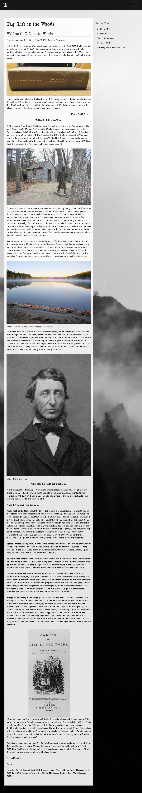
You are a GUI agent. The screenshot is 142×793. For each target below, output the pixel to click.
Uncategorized (47, 770)
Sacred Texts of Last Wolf (28, 770)
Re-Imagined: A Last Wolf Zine (111, 47)
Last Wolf (40, 40)
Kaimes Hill (102, 34)
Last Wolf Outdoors (21, 773)
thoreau (81, 773)
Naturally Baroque (105, 38)
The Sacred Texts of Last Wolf (63, 773)
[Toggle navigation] (134, 4)
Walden (10, 776)
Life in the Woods (39, 773)
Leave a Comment (56, 40)
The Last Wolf (103, 43)
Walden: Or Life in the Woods (30, 33)
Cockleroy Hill (103, 29)
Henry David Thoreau (73, 770)
